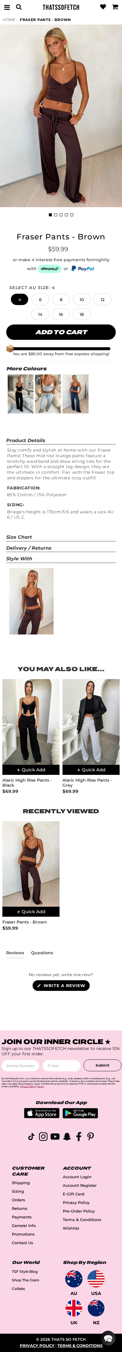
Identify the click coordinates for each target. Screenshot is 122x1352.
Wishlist (71, 1228)
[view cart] (115, 7)
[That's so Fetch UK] (74, 1308)
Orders (18, 1200)
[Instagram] (43, 1138)
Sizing (18, 1191)
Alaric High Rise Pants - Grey (87, 783)
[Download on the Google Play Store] (80, 1117)
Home (9, 19)
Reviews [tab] (15, 954)
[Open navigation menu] (6, 7)
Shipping (21, 1183)
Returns (19, 1208)
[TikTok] (31, 1138)
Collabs (18, 1288)
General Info (24, 1225)
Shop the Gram (25, 1280)
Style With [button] (19, 558)
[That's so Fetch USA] (96, 1279)
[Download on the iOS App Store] (42, 1116)
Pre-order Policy (79, 1211)
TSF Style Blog (25, 1271)
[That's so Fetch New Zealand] (96, 1308)
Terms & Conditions (82, 1220)
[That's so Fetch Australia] (74, 1279)
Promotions (23, 1234)
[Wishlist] (103, 7)
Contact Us (22, 1243)
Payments (22, 1217)
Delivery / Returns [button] (29, 548)
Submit (102, 1065)
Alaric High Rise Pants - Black (27, 783)
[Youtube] (55, 1138)
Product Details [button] (25, 440)
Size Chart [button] (19, 537)
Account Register (80, 1185)
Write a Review (66, 987)
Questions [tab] (42, 954)
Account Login (77, 1177)
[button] (19, 299)
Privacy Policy (76, 1202)
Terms (40, 1086)
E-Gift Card (73, 1194)
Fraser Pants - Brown (45, 19)
